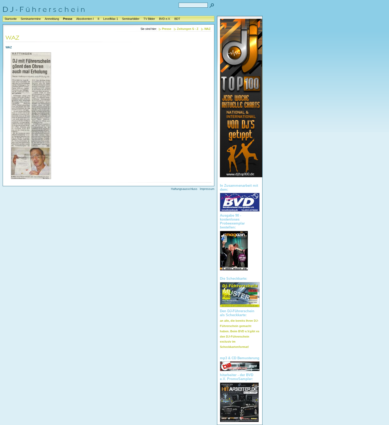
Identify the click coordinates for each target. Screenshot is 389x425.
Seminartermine (31, 18)
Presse (67, 18)
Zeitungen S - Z (187, 28)
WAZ (207, 28)
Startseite (10, 18)
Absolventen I (85, 18)
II (98, 18)
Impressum (207, 188)
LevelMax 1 (110, 18)
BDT (177, 18)
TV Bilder (149, 18)
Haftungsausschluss (184, 188)
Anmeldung (52, 18)
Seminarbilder (130, 18)
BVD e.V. (164, 18)
